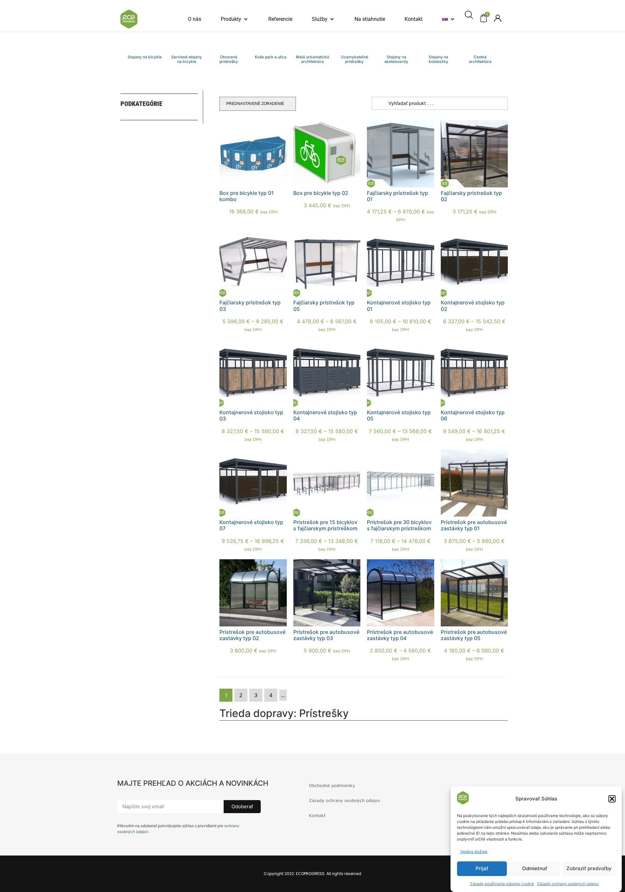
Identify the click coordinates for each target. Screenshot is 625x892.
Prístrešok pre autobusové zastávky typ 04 (400, 635)
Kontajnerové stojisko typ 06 (473, 415)
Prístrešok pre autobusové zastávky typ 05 (474, 635)
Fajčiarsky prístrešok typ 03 (250, 305)
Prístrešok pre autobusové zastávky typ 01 (474, 525)
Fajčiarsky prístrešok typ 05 (323, 305)
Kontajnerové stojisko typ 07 (251, 525)
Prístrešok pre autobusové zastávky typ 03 (326, 635)
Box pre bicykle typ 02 (320, 193)
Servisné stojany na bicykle (186, 59)
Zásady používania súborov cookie (502, 883)
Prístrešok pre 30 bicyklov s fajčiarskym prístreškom (399, 525)
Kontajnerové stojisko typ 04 (325, 415)
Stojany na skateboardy (396, 59)
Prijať (482, 869)
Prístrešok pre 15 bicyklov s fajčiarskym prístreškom (325, 525)
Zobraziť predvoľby (589, 869)
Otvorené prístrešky (228, 59)
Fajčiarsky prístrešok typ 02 (471, 196)
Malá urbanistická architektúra (312, 59)
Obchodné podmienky (332, 785)
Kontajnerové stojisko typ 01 (399, 305)
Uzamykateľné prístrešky (354, 59)
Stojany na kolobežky (438, 59)
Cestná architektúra (480, 59)
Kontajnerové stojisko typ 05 (399, 415)
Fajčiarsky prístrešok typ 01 (397, 196)
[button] (612, 799)
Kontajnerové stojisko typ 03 (251, 415)
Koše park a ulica (270, 56)
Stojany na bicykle (145, 56)
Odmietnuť (534, 869)
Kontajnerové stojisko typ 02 (473, 305)
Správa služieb (473, 851)
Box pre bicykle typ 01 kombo (246, 196)
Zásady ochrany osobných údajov (568, 883)
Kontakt (317, 815)
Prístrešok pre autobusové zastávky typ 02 (252, 635)
